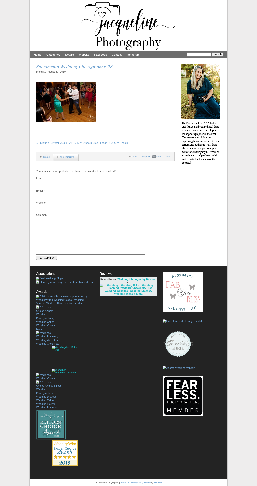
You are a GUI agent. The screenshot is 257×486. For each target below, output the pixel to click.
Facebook (100, 54)
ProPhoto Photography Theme (136, 482)
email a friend (163, 156)
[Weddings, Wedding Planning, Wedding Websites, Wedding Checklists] (48, 338)
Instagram (133, 54)
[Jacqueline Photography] (128, 50)
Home (37, 54)
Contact (117, 54)
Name (39, 178)
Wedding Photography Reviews (136, 279)
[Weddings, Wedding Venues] (48, 376)
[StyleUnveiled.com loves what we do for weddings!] (179, 367)
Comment (41, 214)
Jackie (46, 156)
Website (84, 54)
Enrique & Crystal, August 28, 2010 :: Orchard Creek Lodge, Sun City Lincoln (82, 142)
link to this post (141, 156)
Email (39, 190)
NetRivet (158, 482)
